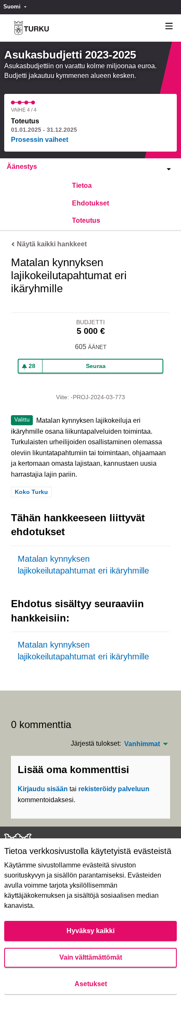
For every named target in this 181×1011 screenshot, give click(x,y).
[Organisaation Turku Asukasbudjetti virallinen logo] (31, 28)
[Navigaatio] (169, 26)
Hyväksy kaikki (90, 930)
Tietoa (82, 185)
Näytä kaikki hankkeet (51, 244)
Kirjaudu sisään (43, 788)
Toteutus (86, 220)
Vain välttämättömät (90, 957)
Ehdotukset (90, 203)
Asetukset (91, 983)
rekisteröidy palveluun (113, 788)
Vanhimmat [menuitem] (142, 744)
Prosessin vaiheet (39, 139)
